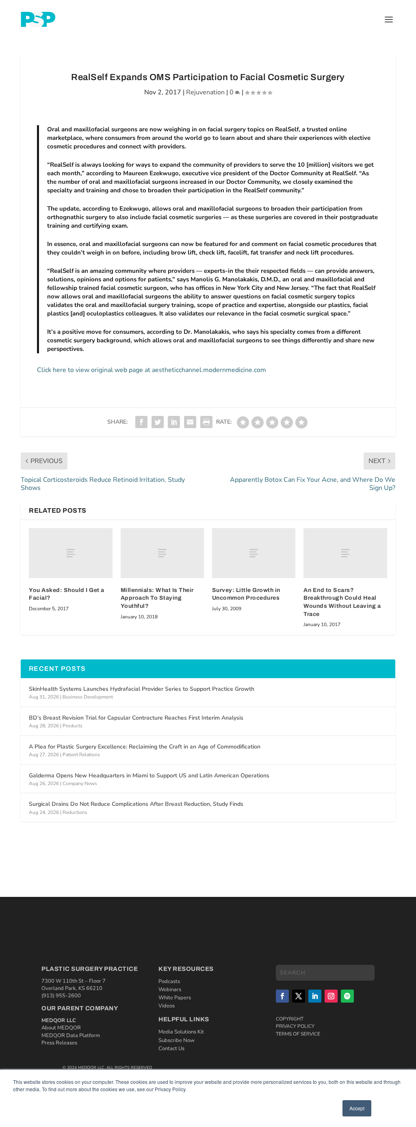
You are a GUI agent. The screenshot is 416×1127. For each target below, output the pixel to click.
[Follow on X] (298, 996)
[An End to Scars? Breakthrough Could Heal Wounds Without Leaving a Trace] (345, 553)
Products (72, 725)
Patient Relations (81, 754)
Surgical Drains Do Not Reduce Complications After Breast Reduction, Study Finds (136, 804)
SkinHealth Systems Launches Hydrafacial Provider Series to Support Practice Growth (141, 689)
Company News (80, 783)
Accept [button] (356, 1108)
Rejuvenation (205, 92)
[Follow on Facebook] (282, 996)
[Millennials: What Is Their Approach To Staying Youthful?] (162, 553)
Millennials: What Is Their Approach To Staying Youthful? (157, 598)
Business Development (88, 697)
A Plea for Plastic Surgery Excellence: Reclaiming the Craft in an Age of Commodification (144, 747)
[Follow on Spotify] (347, 996)
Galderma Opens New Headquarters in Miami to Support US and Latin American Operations (149, 775)
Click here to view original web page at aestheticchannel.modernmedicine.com (151, 370)
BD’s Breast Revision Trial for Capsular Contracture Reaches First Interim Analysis (136, 718)
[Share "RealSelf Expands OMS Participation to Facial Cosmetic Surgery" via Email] (190, 422)
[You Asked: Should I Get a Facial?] (70, 553)
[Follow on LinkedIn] (314, 996)
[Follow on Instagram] (331, 996)
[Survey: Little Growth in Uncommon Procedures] (253, 553)
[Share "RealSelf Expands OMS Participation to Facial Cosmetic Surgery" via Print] (206, 422)
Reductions (75, 812)
